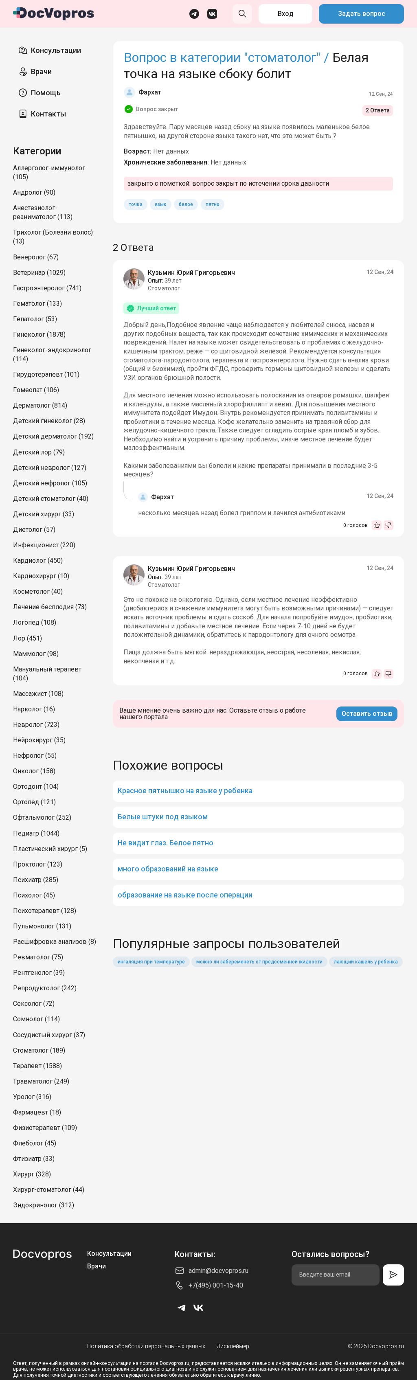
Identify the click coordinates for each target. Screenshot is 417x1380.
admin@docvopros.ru (218, 1271)
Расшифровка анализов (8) (54, 942)
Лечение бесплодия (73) (50, 607)
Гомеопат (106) (36, 390)
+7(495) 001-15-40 (216, 1285)
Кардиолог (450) (38, 560)
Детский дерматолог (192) (53, 436)
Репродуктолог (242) (45, 988)
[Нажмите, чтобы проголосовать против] (388, 525)
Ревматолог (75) (38, 957)
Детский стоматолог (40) (50, 498)
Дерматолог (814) (40, 405)
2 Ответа (378, 110)
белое (186, 204)
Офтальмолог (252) (42, 817)
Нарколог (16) (34, 709)
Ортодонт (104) (36, 786)
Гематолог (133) (37, 303)
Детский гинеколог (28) (49, 421)
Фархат (149, 92)
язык (161, 204)
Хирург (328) (32, 1174)
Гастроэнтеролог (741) (47, 288)
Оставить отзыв (367, 713)
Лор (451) (27, 638)
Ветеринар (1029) (39, 272)
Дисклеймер (233, 1346)
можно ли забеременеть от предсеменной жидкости (259, 962)
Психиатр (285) (35, 880)
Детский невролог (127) (49, 468)
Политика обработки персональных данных (146, 1346)
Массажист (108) (38, 694)
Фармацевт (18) (37, 1112)
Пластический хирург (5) (50, 849)
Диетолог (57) (34, 529)
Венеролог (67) (36, 257)
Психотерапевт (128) (44, 911)
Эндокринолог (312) (43, 1205)
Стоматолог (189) (39, 1050)
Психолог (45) (34, 895)
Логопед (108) (34, 622)
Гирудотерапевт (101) (46, 374)
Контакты (48, 114)
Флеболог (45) (34, 1143)
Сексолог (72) (34, 1003)
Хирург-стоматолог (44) (48, 1190)
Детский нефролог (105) (50, 483)
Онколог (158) (34, 771)
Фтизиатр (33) (34, 1159)
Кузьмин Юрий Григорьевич (191, 272)
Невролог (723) (36, 724)
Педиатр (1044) (36, 833)
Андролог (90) (34, 192)
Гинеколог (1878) (39, 334)
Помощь (46, 92)
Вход (286, 14)
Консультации (56, 50)
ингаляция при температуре (151, 962)
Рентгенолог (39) (39, 972)
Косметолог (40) (38, 591)
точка (136, 204)
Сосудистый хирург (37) (49, 1035)
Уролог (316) (32, 1097)
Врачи (41, 71)
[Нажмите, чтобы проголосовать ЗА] (377, 525)
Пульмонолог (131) (42, 926)
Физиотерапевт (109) (45, 1128)
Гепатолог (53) (35, 319)
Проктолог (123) (37, 864)
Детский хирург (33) (43, 514)
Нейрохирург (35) (39, 740)
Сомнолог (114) (36, 1019)
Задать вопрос (361, 14)
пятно (212, 204)
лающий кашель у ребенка (366, 962)
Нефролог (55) (35, 755)
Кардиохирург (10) (41, 576)
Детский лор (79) (39, 452)
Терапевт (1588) (37, 1066)
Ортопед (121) (34, 802)
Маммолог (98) (36, 654)
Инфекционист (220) (44, 545)
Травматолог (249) (41, 1081)
